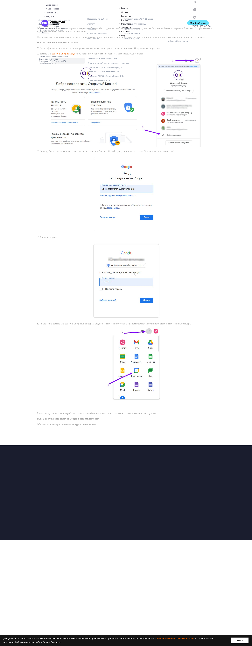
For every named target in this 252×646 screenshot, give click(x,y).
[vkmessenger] (195, 17)
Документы (50, 17)
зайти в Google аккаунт (64, 53)
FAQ (123, 36)
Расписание (51, 13)
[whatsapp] (195, 9)
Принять (239, 640)
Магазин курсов (52, 9)
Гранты (49, 21)
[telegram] (195, 2)
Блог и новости (52, 5)
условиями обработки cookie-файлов (175, 639)
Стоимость (125, 32)
